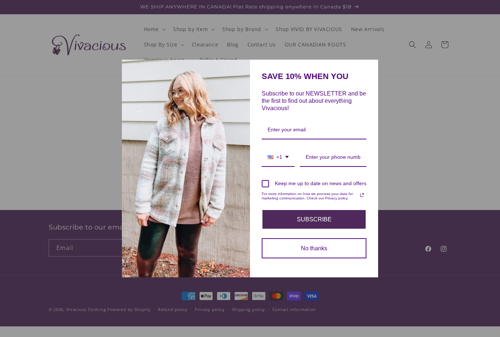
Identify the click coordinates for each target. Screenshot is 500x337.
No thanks (314, 248)
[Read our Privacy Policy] (362, 195)
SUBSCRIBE (314, 219)
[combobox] (278, 157)
